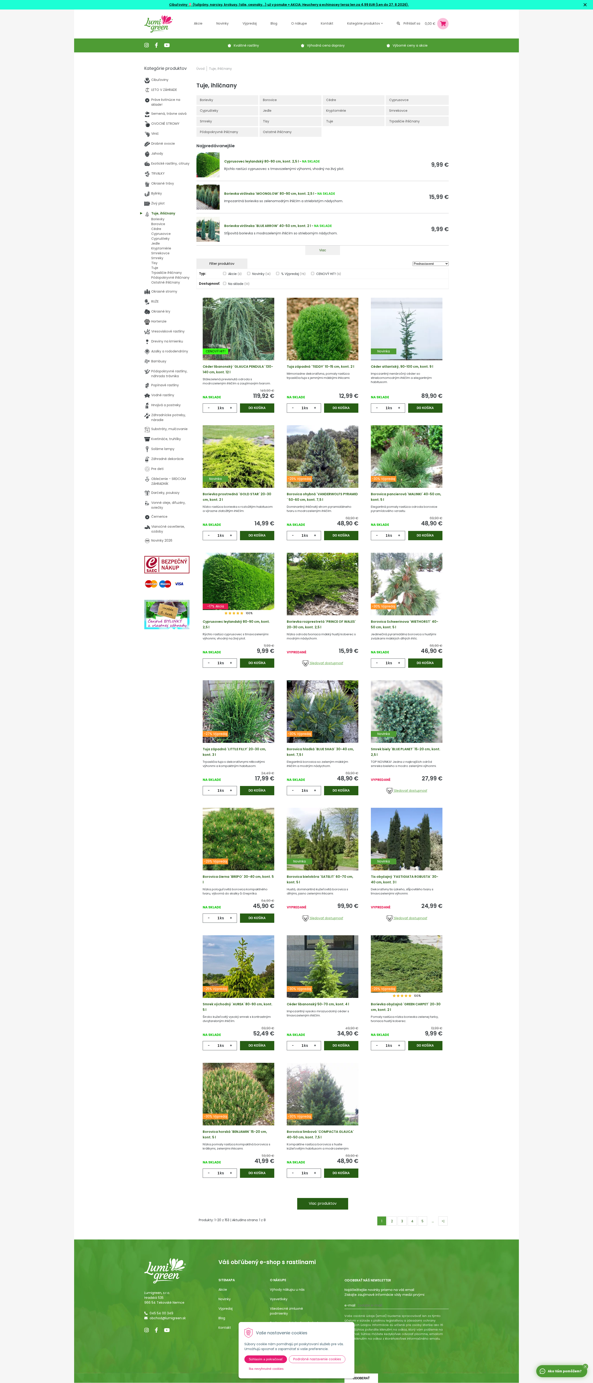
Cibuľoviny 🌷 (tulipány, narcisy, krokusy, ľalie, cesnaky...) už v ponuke (228, 4)
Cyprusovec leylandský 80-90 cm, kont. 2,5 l (261, 161)
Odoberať (361, 1378)
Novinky (222, 23)
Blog (221, 1318)
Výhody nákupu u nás (287, 1289)
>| (443, 1221)
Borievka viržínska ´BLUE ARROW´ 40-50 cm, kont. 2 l (267, 226)
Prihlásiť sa (412, 23)
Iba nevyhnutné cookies (266, 1368)
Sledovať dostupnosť (326, 663)
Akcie (198, 23)
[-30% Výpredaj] (406, 463)
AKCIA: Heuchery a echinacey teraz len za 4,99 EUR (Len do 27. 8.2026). (349, 4)
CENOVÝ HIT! (328, 273)
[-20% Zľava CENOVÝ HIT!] (238, 336)
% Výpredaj (293, 273)
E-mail (349, 1305)
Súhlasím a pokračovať (266, 1359)
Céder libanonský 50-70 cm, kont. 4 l (318, 1004)
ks (222, 408)
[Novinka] (406, 336)
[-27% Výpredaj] (238, 718)
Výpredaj (250, 23)
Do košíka (257, 408)
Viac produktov (323, 1203)
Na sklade (238, 283)
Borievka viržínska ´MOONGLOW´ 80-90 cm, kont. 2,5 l (269, 193)
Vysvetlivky (278, 1299)
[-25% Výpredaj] (238, 973)
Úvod (200, 68)
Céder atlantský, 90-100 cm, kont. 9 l (402, 366)
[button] (585, 1366)
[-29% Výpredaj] (322, 463)
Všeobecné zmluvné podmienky (286, 1311)
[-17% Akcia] (238, 591)
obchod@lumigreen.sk (168, 1318)
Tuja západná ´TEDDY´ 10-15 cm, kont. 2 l (320, 366)
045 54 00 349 (161, 1313)
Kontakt (224, 1327)
